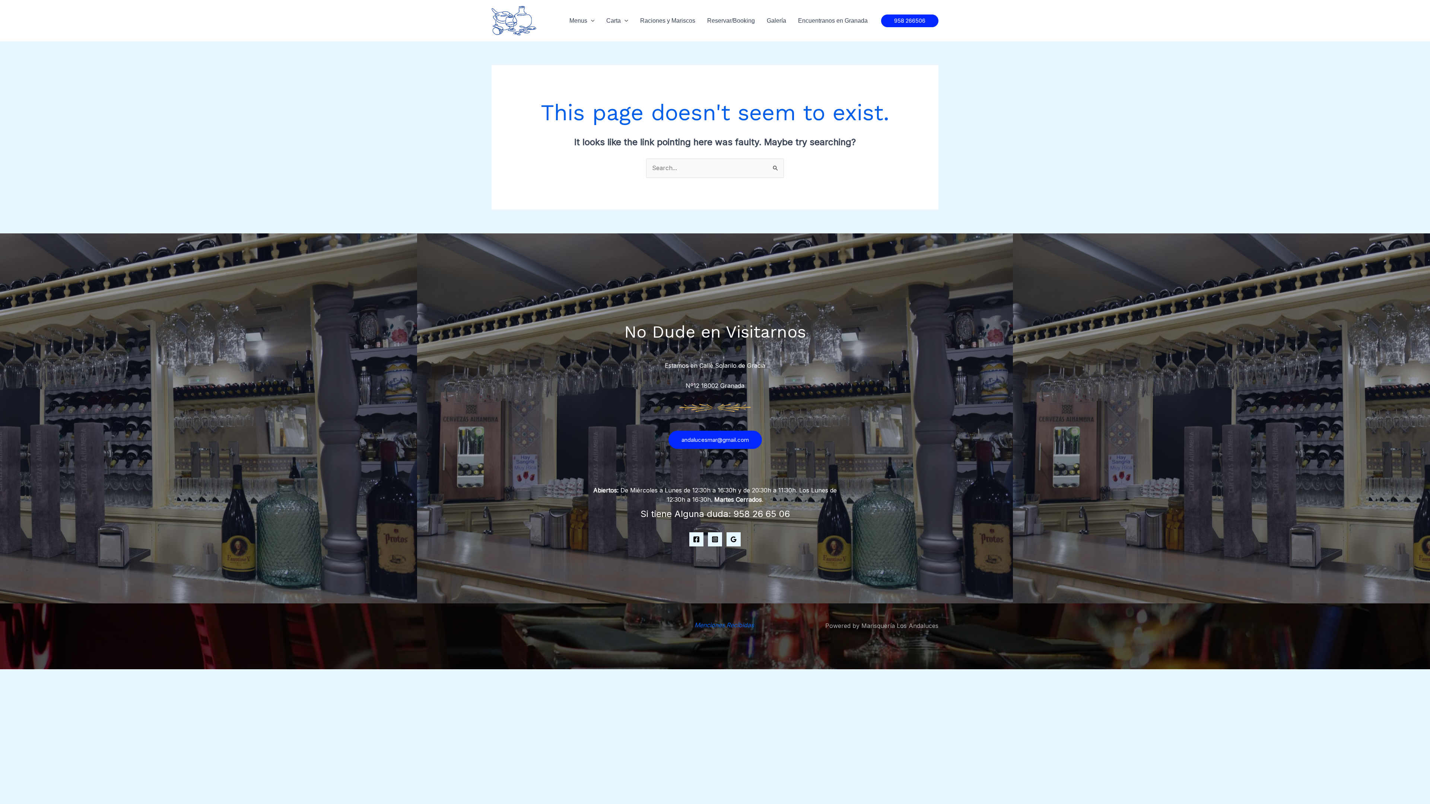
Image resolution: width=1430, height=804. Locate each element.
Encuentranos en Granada (833, 20)
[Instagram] (715, 539)
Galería (776, 20)
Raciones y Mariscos (667, 20)
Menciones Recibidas (724, 625)
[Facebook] (696, 539)
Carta (613, 20)
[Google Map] (734, 539)
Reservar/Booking (731, 20)
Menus (578, 20)
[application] (591, 21)
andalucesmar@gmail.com (715, 439)
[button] (909, 21)
